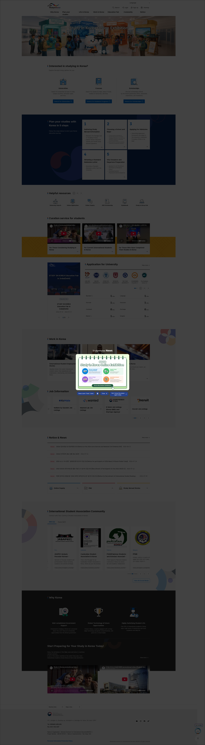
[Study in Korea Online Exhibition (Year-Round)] (102, 372)
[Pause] (97, 393)
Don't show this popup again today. (118, 394)
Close (103, 393)
